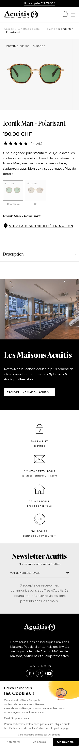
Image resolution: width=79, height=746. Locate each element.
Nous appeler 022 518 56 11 (39, 3)
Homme (50, 28)
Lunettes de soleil (29, 28)
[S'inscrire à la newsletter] (67, 573)
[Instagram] (39, 673)
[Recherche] (73, 15)
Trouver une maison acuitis (28, 392)
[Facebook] (30, 673)
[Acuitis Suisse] (16, 14)
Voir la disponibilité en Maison (41, 226)
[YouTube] (49, 673)
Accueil (9, 28)
